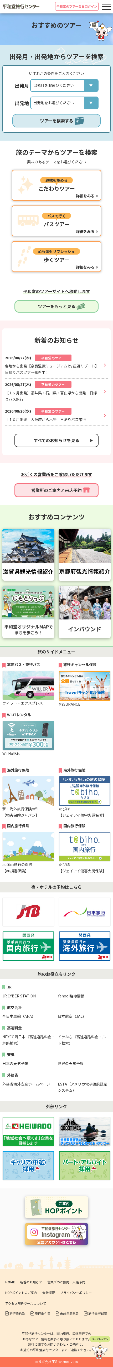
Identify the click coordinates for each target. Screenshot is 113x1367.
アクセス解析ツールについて (25, 1303)
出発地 (22, 102)
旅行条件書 (42, 1313)
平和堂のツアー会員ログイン (76, 6)
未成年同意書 (69, 1313)
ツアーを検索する (56, 120)
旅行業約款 (17, 1313)
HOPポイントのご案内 (21, 1292)
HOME (10, 1282)
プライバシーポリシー (76, 1292)
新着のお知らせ (31, 1282)
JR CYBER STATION (19, 995)
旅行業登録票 (97, 1313)
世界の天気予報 (71, 1063)
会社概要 (48, 1292)
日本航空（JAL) (71, 1016)
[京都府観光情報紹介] (85, 531)
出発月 (22, 85)
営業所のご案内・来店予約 (66, 1282)
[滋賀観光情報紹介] (28, 531)
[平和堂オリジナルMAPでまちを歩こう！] (28, 588)
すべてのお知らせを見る (56, 440)
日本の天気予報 (15, 1063)
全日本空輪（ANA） (18, 1016)
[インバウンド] (85, 588)
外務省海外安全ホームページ (26, 1084)
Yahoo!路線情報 (71, 995)
